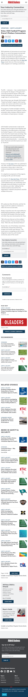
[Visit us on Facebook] (2, 671)
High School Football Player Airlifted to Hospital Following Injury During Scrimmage (9, 523)
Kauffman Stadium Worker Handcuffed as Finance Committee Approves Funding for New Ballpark (14, 311)
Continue (7, 294)
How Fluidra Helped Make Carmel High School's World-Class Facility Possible (8, 345)
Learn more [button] (21, 691)
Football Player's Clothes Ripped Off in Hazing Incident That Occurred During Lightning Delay (9, 492)
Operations (5, 28)
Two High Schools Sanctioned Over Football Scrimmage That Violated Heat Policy (9, 544)
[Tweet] (13, 41)
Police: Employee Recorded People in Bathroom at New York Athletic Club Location (9, 361)
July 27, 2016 (9, 159)
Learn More (8, 601)
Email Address (4, 15)
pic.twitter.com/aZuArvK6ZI (13, 156)
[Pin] (16, 41)
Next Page (15, 573)
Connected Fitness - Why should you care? (8, 449)
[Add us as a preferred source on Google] (20, 41)
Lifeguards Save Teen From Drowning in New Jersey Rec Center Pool (9, 533)
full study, (11, 163)
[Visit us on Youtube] (11, 671)
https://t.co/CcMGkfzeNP (13, 154)
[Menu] (2, 2)
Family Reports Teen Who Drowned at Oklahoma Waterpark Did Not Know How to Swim (8, 554)
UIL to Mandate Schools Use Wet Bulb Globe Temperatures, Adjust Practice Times (9, 564)
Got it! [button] (4, 694)
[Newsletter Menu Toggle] (26, 2)
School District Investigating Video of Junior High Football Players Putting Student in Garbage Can (8, 353)
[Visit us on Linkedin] (8, 671)
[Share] (6, 41)
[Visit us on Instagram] (5, 671)
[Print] (2, 41)
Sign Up (5, 23)
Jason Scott (8, 36)
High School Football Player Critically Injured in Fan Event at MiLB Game (9, 502)
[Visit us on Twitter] (14, 671)
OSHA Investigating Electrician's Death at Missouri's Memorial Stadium (9, 512)
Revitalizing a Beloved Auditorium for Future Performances (7, 420)
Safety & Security (16, 28)
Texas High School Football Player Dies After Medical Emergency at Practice (7, 369)
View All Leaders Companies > (14, 331)
